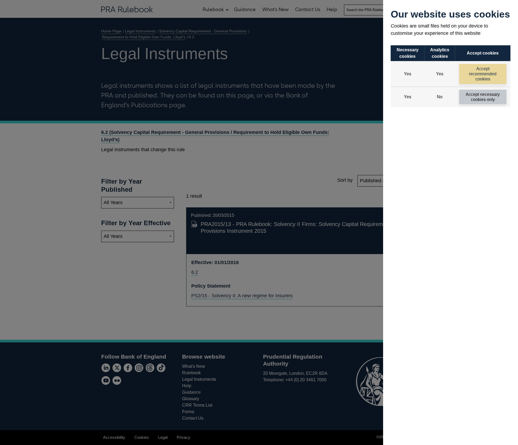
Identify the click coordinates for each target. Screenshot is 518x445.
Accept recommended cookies (483, 73)
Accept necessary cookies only (483, 97)
